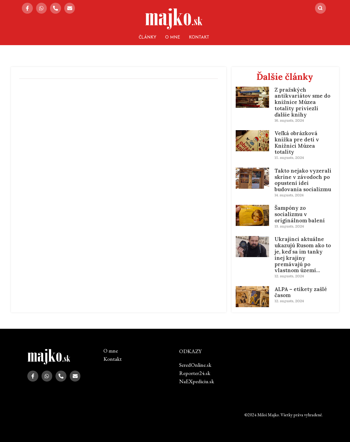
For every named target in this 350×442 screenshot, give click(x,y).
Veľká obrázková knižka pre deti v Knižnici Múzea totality (297, 142)
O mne (172, 38)
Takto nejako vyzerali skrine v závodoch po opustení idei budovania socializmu (303, 180)
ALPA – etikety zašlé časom (301, 292)
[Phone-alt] (55, 8)
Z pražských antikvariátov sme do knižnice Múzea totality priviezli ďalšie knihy (302, 102)
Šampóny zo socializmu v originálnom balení (300, 214)
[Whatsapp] (41, 8)
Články (147, 38)
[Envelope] (69, 8)
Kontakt (199, 38)
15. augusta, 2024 (289, 158)
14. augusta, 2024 (289, 195)
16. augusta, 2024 (289, 120)
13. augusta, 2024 (289, 226)
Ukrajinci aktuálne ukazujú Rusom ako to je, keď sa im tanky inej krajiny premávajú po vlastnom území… (303, 255)
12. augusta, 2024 (289, 276)
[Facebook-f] (27, 8)
